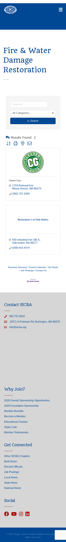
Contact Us (41, 270)
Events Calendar (37, 267)
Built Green (10, 461)
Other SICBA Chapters (17, 456)
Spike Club (10, 427)
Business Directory (17, 267)
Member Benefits (13, 411)
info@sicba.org (17, 327)
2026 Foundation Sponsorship (21, 405)
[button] (7, 137)
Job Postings (27, 270)
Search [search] (34, 120)
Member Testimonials (16, 432)
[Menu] (60, 10)
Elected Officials (13, 466)
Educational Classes (16, 421)
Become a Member (15, 416)
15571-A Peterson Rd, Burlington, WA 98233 (34, 321)
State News (10, 482)
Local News (11, 477)
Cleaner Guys (15, 180)
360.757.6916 (17, 316)
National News (12, 488)
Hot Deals (53, 267)
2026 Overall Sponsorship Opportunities (27, 400)
